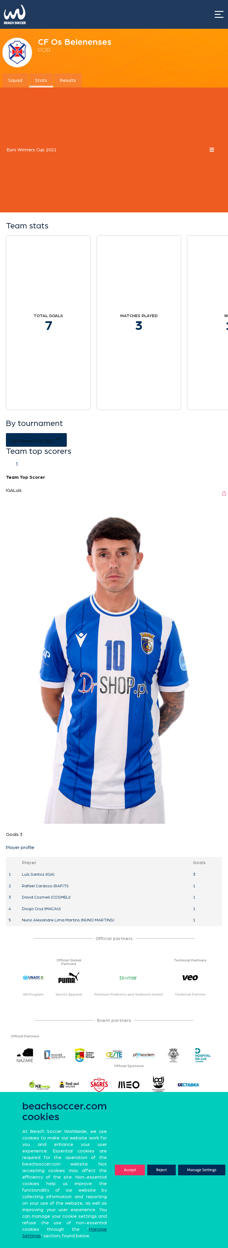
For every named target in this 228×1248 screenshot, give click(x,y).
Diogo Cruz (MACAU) (41, 909)
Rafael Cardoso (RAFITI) (45, 886)
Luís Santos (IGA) (38, 874)
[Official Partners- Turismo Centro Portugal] (84, 1055)
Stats (41, 80)
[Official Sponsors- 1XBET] (188, 1085)
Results (68, 80)
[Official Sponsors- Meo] (129, 1085)
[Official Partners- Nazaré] (25, 1055)
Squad (15, 80)
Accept (130, 1169)
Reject (161, 1169)
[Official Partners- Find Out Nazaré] (69, 1085)
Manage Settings (201, 1169)
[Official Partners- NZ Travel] (40, 1085)
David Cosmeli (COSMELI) (46, 897)
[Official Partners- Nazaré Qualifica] (54, 1055)
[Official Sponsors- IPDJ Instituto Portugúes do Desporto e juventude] (158, 1085)
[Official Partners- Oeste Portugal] (114, 1055)
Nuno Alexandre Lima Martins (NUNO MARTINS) (68, 920)
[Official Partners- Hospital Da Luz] (203, 1055)
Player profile (20, 847)
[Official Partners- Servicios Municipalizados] (173, 1055)
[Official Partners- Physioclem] (144, 1055)
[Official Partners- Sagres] (99, 1085)
